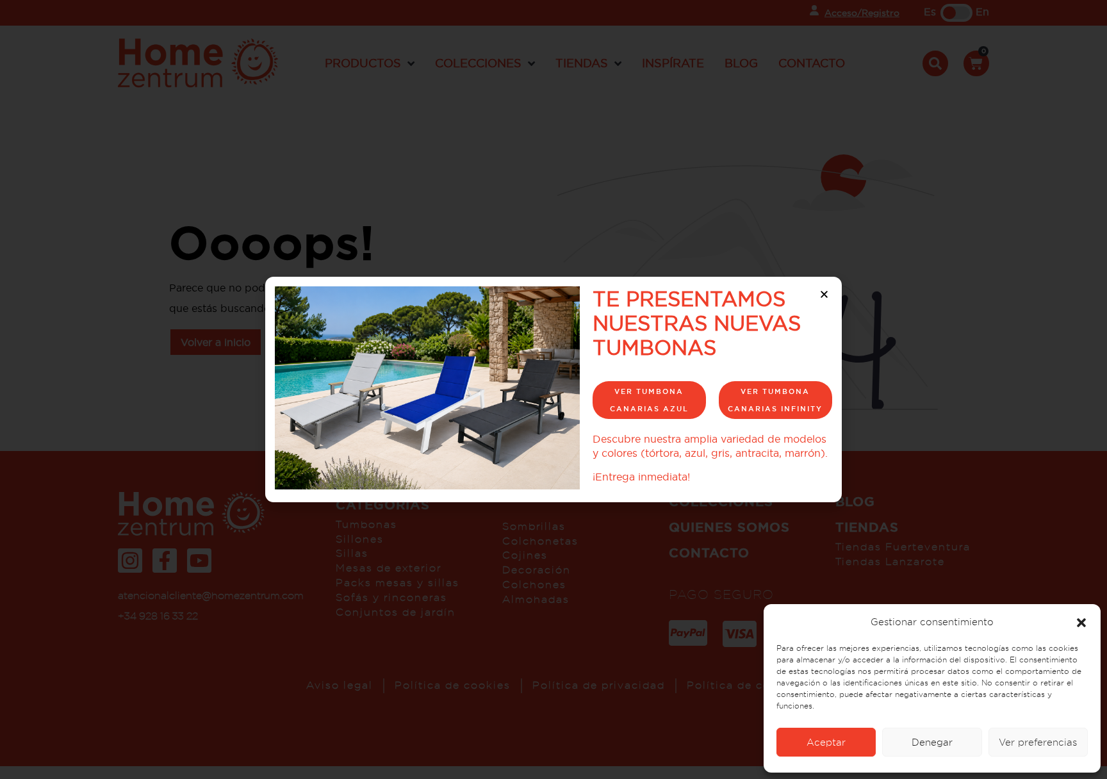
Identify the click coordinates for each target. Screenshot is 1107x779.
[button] (1081, 622)
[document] (553, 389)
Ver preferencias (1038, 742)
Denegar (932, 742)
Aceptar (826, 742)
